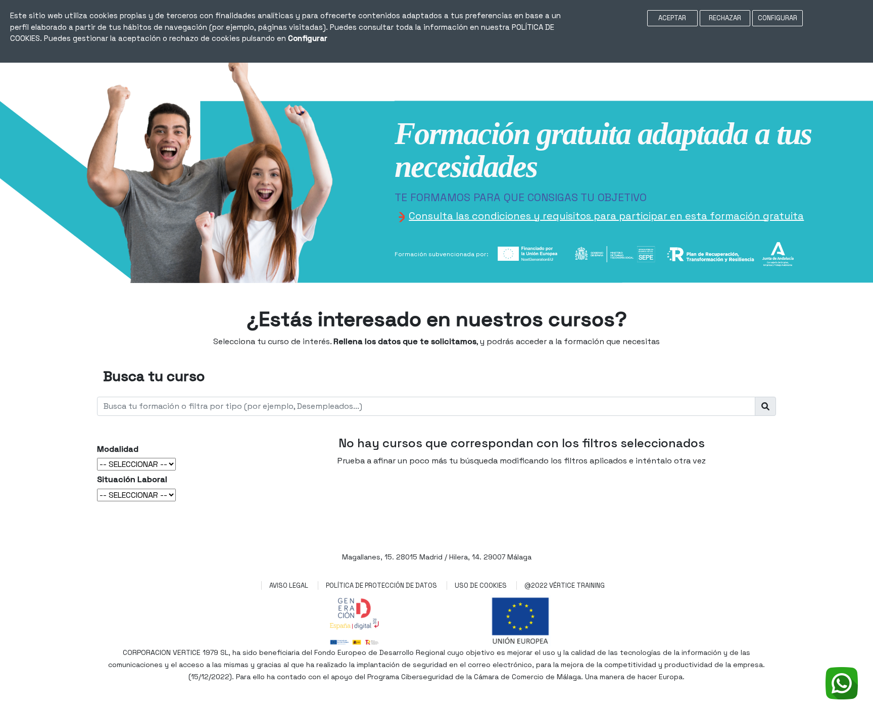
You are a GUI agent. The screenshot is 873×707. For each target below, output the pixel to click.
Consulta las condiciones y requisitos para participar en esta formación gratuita (606, 215)
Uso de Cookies (481, 585)
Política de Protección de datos (381, 585)
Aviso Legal (288, 585)
